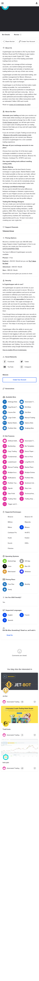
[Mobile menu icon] (2, 3)
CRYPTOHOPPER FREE (11, 248)
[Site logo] (7, 3)
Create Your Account (19, 380)
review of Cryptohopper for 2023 (19, 104)
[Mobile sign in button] (36, 3)
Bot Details (6, 34)
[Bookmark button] (34, 702)
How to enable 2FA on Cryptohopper (15, 350)
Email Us (10, 635)
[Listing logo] (5, 6)
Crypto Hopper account (10, 122)
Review (17, 34)
